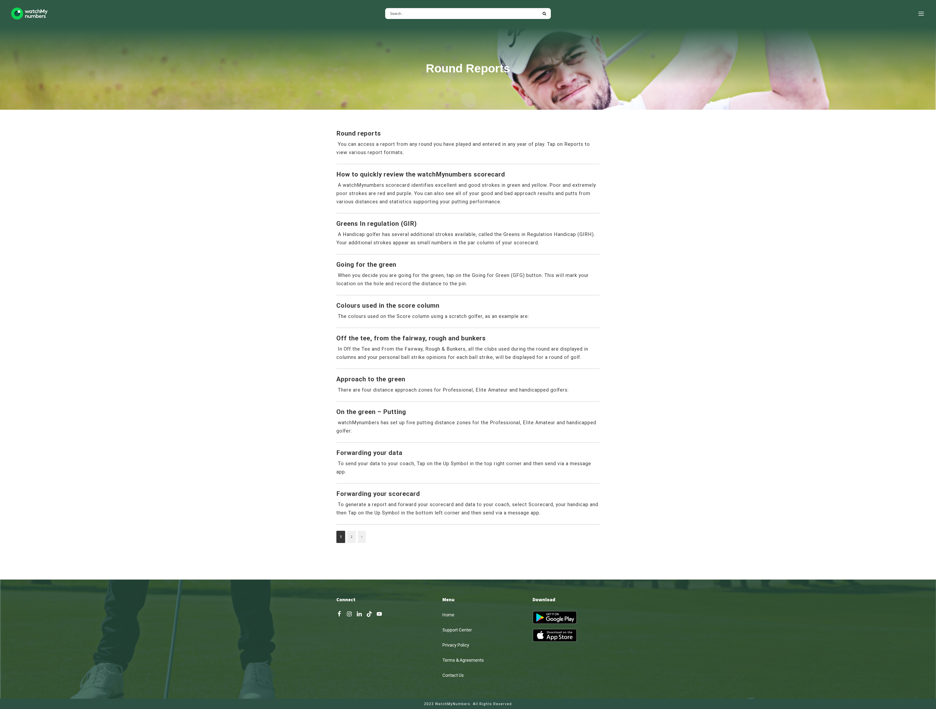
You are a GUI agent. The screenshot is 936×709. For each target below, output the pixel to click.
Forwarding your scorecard (378, 493)
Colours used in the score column (387, 305)
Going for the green (366, 264)
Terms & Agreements (463, 660)
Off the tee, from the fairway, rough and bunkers (411, 338)
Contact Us (453, 675)
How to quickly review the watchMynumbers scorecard (420, 174)
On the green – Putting (371, 411)
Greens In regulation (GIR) (376, 223)
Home (448, 614)
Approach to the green (370, 379)
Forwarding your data (369, 452)
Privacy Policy (455, 645)
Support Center (457, 629)
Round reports (358, 133)
